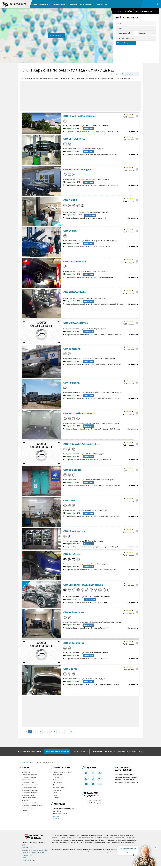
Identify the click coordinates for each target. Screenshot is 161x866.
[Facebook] (86, 773)
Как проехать (132, 131)
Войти (129, 11)
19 (66, 732)
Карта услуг (26, 810)
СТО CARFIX (70, 230)
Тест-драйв (56, 798)
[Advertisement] (80, 96)
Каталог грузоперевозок (30, 790)
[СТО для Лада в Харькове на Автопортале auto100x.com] (35, 836)
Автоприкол (57, 790)
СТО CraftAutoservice (75, 322)
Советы (55, 793)
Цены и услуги (27, 855)
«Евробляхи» (57, 782)
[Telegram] (99, 773)
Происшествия (58, 785)
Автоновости (86, 4)
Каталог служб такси (29, 798)
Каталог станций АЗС (29, 803)
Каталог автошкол (28, 795)
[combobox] (136, 27)
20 (71, 732)
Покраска (25, 800)
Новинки (56, 777)
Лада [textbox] (120, 28)
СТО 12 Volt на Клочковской (79, 115)
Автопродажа (59, 4)
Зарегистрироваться (144, 11)
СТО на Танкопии (73, 612)
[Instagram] (93, 773)
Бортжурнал (102, 4)
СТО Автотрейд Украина (77, 413)
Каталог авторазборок (29, 808)
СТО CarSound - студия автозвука (83, 584)
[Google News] (99, 784)
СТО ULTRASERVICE (74, 138)
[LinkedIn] (86, 778)
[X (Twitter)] (99, 778)
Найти (126, 43)
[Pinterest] (93, 784)
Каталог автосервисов (29, 775)
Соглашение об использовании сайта (35, 850)
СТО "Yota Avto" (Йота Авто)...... (81, 444)
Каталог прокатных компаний (32, 805)
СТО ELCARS (70, 200)
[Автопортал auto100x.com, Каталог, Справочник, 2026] (5, 4)
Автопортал (24, 762)
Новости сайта (27, 848)
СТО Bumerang (71, 348)
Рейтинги (56, 780)
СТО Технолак (71, 382)
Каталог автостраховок (29, 785)
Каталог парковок (28, 782)
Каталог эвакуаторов (29, 787)
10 (58, 732)
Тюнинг (55, 795)
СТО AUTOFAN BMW (74, 292)
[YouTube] (86, 784)
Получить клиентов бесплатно (57, 751)
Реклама (56, 819)
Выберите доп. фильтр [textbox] (126, 38)
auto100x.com (18, 3)
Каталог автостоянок (29, 777)
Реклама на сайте (101, 751)
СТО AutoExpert (72, 554)
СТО (31, 762)
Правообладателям (28, 860)
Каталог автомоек (28, 780)
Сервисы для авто (40, 4)
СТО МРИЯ (69, 500)
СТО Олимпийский (74, 261)
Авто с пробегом (58, 787)
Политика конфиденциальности (33, 853)
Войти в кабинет (81, 751)
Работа (72, 4)
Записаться (88, 129)
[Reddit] (93, 778)
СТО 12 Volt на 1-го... (75, 531)
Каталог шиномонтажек (30, 793)
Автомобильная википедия (62, 772)
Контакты (56, 816)
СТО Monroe (70, 668)
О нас (24, 858)
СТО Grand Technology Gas (78, 169)
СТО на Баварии (72, 469)
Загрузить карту (56, 36)
